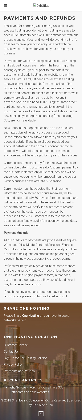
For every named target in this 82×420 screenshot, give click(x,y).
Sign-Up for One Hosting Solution (25, 358)
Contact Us (11, 351)
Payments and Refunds (19, 371)
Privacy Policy (13, 364)
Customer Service (16, 345)
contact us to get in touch (49, 296)
